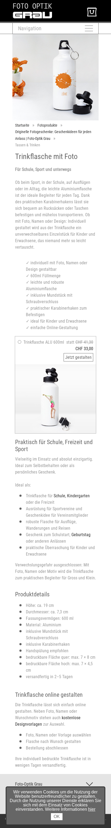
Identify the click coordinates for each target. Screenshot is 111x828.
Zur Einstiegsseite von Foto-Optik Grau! (46, 5)
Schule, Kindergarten (72, 495)
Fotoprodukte (47, 125)
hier (91, 809)
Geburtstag (81, 534)
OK (57, 816)
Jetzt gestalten (78, 357)
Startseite (22, 125)
